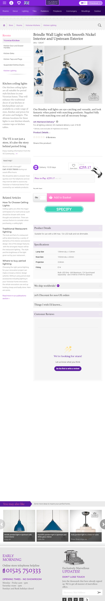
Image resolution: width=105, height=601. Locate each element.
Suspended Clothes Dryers (14, 65)
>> (17, 154)
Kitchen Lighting (10, 71)
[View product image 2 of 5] (39, 61)
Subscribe (99, 592)
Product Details (40, 132)
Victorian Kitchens (12, 40)
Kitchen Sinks (9, 53)
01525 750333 (23, 569)
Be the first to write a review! (67, 369)
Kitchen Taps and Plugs (13, 59)
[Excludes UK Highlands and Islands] (28, 2)
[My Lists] (20, 2)
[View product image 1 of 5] (39, 50)
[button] (67, 228)
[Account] (12, 2)
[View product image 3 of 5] (39, 71)
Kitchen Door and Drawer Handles (13, 47)
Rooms (7, 35)
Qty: (36, 197)
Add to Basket (62, 197)
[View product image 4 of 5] (39, 81)
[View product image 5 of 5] (39, 92)
